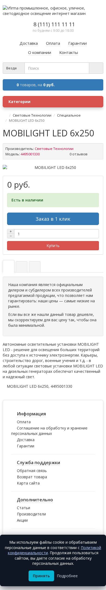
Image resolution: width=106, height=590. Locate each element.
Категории (19, 101)
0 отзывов (79, 154)
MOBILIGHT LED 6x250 (27, 386)
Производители (31, 514)
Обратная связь (32, 470)
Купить (53, 245)
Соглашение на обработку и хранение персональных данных (49, 430)
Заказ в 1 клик (53, 219)
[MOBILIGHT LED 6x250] (53, 167)
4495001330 (61, 386)
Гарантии (25, 445)
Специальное (69, 115)
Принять (41, 575)
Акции (22, 520)
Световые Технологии (32, 115)
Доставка (26, 439)
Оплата (24, 421)
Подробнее (67, 575)
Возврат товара (32, 476)
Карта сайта (28, 483)
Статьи (23, 507)
